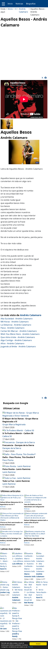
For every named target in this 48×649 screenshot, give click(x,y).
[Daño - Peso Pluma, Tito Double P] (19, 454)
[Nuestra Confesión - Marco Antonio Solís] (30, 557)
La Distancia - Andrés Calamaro (16, 324)
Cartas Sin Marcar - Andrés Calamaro (19, 331)
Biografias (31, 3)
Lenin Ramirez (9, 472)
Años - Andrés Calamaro (12, 343)
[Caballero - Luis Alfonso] (18, 554)
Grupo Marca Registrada (13, 424)
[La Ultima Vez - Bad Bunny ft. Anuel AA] (30, 586)
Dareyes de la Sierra (11, 448)
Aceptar (38, 644)
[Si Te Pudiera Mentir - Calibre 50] (18, 430)
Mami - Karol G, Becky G (4, 563)
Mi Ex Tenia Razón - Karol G (41, 592)
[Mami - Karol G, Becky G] (6, 556)
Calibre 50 (7, 436)
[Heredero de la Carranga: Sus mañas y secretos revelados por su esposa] (12, 534)
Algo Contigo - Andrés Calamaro (16, 340)
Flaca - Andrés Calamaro (12, 327)
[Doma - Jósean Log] (6, 583)
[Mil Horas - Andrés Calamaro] (18, 584)
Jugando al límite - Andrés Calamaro (18, 346)
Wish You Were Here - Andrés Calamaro (20, 334)
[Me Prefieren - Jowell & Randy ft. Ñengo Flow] (18, 613)
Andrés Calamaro (30, 315)
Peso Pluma (7, 460)
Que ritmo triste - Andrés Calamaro (18, 337)
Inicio (10, 3)
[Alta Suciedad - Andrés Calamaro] (42, 557)
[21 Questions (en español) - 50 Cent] (6, 612)
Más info (30, 647)
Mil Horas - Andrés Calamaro (15, 321)
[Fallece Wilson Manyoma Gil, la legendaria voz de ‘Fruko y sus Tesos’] (12, 498)
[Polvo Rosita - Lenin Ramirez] (16, 466)
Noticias (19, 3)
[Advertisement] (24, 51)
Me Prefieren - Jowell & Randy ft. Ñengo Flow (17, 626)
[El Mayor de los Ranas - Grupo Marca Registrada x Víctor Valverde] (24, 414)
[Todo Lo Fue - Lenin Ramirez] (16, 478)
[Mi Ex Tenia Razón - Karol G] (42, 584)
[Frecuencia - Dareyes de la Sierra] (18, 442)
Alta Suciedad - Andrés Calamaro (16, 318)
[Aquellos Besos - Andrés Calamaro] (46, 77)
